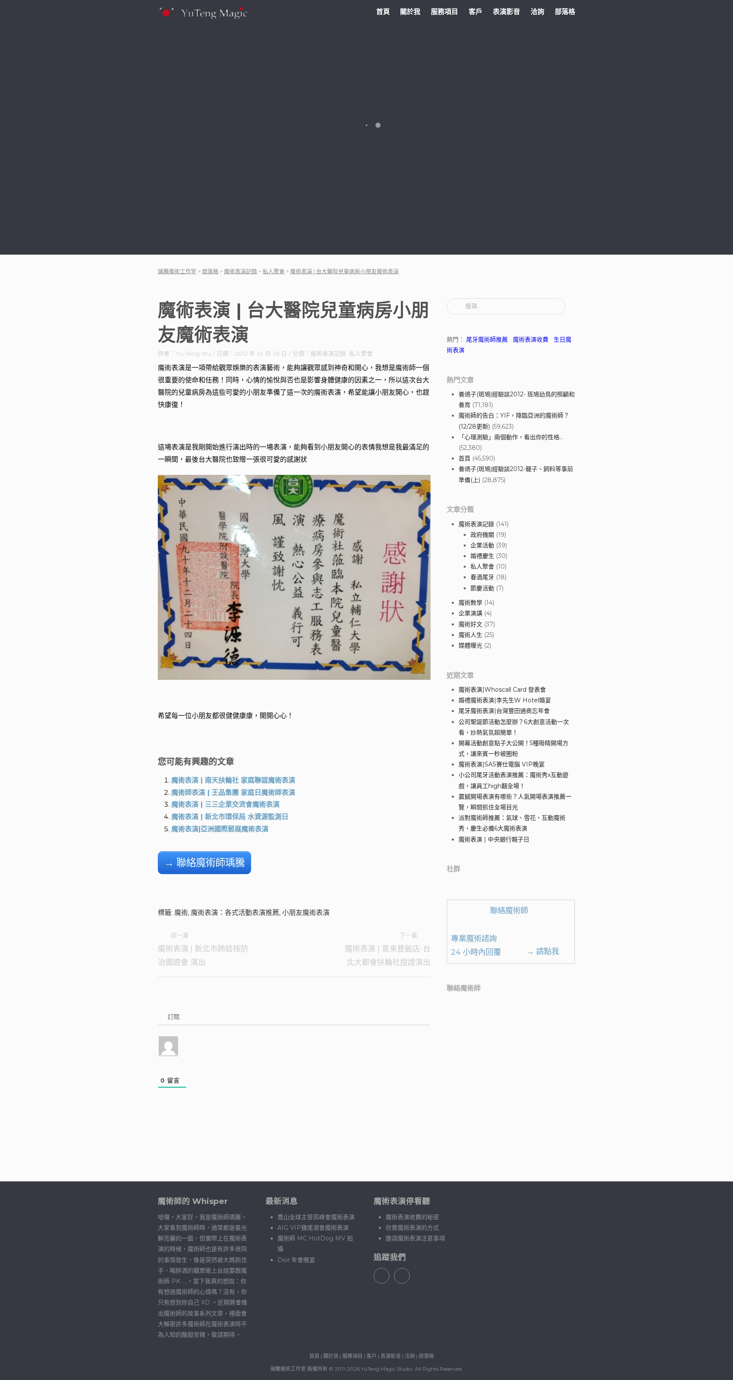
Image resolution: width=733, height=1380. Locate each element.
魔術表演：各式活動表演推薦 (235, 913)
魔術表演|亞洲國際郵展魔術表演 (220, 829)
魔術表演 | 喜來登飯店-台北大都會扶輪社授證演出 (388, 949)
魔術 (181, 913)
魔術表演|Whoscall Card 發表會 (502, 689)
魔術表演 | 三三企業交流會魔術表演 (225, 804)
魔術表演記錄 (328, 353)
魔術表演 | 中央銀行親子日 (494, 839)
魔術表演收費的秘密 (412, 1217)
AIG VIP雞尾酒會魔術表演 (313, 1227)
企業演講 (470, 613)
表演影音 (506, 12)
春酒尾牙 (482, 577)
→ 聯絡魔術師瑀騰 (204, 862)
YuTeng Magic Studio (386, 1369)
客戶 (475, 12)
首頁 (383, 12)
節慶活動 (482, 588)
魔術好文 (470, 624)
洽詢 (537, 12)
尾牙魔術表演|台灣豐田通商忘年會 (504, 711)
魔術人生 (470, 635)
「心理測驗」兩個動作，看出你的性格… (511, 437)
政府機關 (482, 535)
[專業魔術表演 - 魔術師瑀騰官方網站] (203, 12)
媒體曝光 (470, 645)
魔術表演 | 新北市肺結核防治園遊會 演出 (203, 949)
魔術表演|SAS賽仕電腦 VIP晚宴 (502, 764)
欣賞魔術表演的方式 (412, 1227)
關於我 (410, 12)
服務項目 (444, 12)
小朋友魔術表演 (306, 913)
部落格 (565, 12)
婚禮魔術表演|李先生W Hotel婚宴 (505, 700)
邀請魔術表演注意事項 (415, 1238)
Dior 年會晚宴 (296, 1260)
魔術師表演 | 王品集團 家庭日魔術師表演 (233, 792)
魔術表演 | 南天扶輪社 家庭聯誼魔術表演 (233, 780)
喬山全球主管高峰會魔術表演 (316, 1217)
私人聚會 (361, 353)
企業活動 (482, 545)
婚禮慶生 (482, 556)
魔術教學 (470, 602)
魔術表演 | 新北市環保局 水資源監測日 (229, 817)
